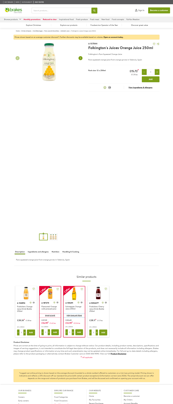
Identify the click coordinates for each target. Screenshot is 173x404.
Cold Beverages (38, 31)
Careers (21, 397)
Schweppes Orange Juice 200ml (73, 307)
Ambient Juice (65, 31)
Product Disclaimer (118, 353)
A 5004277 (94, 303)
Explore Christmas (33, 25)
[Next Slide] (80, 58)
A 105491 (69, 303)
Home (18, 31)
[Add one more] (157, 72)
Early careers (23, 400)
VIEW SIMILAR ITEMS (74, 315)
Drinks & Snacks (26, 31)
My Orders (128, 399)
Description (20, 251)
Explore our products (68, 25)
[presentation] (86, 260)
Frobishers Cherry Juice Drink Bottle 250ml (96, 308)
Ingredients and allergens (38, 251)
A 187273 (45, 303)
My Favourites (95, 399)
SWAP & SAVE (50, 315)
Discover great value (139, 25)
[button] (94, 11)
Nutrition (55, 251)
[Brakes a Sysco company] (13, 10)
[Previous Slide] (17, 58)
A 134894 (21, 303)
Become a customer (159, 10)
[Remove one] (144, 72)
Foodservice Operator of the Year (104, 25)
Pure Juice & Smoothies (51, 31)
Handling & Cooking (70, 251)
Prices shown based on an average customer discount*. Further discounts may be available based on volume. (69, 37)
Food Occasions (61, 400)
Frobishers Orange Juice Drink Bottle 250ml (24, 308)
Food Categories (61, 397)
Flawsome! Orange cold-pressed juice (49, 307)
